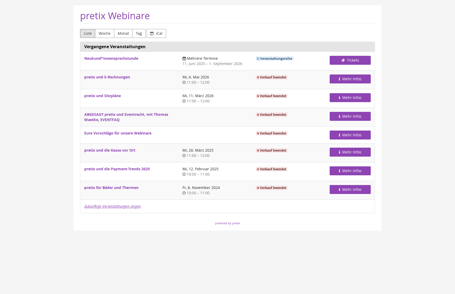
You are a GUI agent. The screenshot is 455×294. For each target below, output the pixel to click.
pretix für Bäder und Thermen (111, 187)
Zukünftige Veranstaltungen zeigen (112, 206)
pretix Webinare (115, 15)
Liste (88, 33)
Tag (139, 33)
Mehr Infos (351, 78)
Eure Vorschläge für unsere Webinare (117, 133)
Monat (123, 33)
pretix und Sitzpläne (102, 95)
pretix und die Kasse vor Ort (109, 150)
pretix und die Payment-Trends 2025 (117, 168)
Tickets (352, 60)
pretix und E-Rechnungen (107, 76)
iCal (158, 33)
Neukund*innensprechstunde (111, 58)
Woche (105, 33)
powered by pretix (227, 223)
